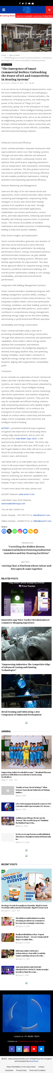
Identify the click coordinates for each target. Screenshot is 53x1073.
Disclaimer (9, 1070)
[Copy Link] (30, 531)
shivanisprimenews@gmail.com (32, 1041)
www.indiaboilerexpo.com (13, 503)
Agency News (6, 65)
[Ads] (26, 723)
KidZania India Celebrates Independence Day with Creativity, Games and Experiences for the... (31, 953)
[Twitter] (19, 1049)
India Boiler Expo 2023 (26, 438)
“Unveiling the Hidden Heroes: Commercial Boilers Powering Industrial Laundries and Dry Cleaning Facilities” (26, 550)
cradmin (7, 83)
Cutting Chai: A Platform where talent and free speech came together (26, 567)
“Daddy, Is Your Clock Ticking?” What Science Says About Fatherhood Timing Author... (33, 789)
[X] (9, 531)
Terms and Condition (37, 1070)
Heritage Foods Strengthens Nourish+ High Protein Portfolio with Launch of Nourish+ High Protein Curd (24, 906)
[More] (35, 531)
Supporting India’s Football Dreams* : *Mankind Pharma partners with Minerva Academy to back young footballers (26, 774)
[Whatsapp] (14, 531)
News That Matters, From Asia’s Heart (21, 1067)
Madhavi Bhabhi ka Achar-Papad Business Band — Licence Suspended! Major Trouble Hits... (32, 936)
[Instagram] (20, 531)
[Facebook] (4, 531)
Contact (41, 1067)
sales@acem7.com (41, 515)
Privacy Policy (21, 1070)
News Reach (33, 1061)
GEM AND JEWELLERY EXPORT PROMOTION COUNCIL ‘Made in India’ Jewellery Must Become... (32, 969)
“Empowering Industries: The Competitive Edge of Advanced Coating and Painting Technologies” (25, 667)
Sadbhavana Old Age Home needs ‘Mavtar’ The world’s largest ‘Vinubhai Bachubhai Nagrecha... (32, 820)
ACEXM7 (5, 428)
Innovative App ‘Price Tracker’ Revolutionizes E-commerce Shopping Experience (25, 621)
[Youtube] (34, 1049)
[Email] (41, 1049)
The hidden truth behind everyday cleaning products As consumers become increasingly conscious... (30, 920)
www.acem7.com (27, 494)
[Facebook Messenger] (25, 531)
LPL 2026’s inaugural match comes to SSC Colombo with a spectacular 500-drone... (33, 804)
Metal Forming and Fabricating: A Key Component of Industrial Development (21, 713)
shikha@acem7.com (42, 521)
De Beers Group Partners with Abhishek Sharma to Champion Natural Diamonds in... (33, 836)
